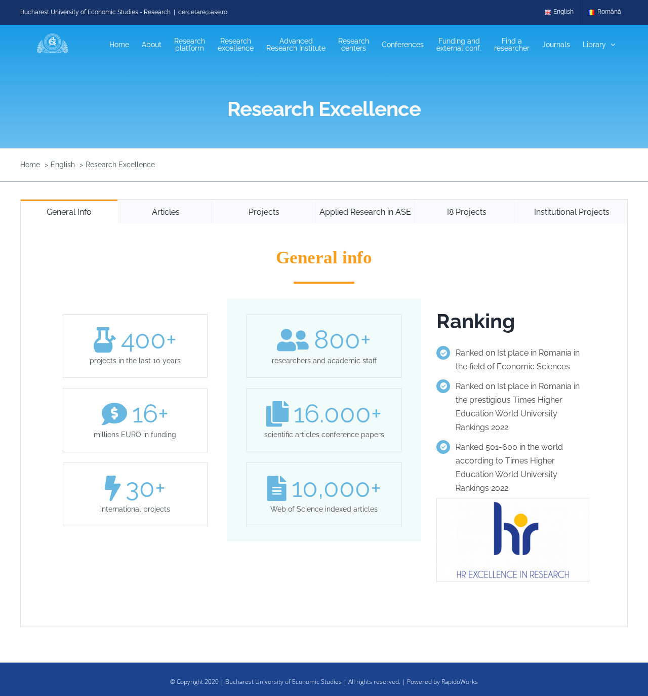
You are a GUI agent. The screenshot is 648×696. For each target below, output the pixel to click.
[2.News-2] (513, 502)
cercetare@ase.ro (202, 12)
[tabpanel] (324, 425)
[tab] (69, 211)
